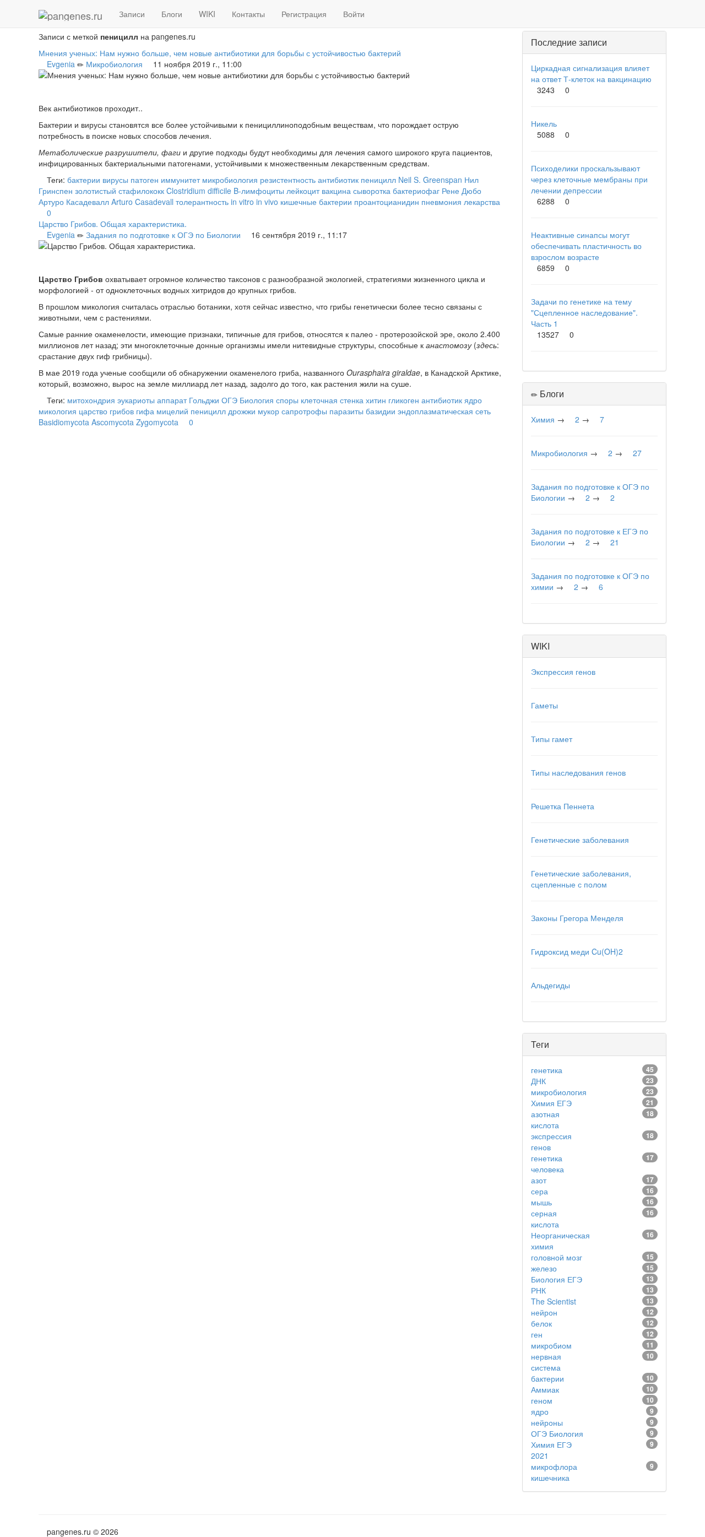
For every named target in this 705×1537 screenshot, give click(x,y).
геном (541, 1400)
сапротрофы (304, 410)
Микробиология (114, 63)
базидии (380, 410)
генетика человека (547, 1163)
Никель (544, 123)
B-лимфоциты (259, 190)
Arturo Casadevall (142, 201)
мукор (268, 410)
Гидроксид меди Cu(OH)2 (577, 951)
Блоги (171, 13)
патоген (145, 179)
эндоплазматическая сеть (444, 410)
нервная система (546, 1362)
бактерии (83, 179)
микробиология (230, 179)
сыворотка (372, 190)
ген (537, 1334)
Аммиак (545, 1389)
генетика (546, 1069)
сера (539, 1191)
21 (614, 542)
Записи (132, 13)
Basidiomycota (64, 421)
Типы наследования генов (578, 772)
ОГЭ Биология (247, 399)
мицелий (172, 410)
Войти (354, 13)
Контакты (248, 13)
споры (287, 399)
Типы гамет (551, 738)
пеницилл (378, 179)
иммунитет (180, 179)
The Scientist (553, 1301)
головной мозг (556, 1257)
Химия (543, 419)
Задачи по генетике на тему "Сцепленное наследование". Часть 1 (584, 312)
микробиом (551, 1345)
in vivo (267, 201)
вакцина (336, 190)
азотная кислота (545, 1119)
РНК (538, 1290)
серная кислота (545, 1219)
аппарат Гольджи (188, 399)
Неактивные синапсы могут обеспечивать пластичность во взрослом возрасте (586, 245)
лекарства (482, 201)
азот (538, 1180)
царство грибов (106, 410)
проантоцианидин (386, 201)
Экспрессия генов (563, 671)
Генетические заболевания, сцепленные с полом (581, 879)
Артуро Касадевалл (74, 201)
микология (58, 410)
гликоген (403, 399)
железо (544, 1268)
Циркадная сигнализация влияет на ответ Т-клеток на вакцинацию (591, 73)
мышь (541, 1202)
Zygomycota (157, 421)
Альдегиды (550, 985)
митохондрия (91, 399)
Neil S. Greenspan (430, 179)
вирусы (115, 179)
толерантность (202, 201)
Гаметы (544, 705)
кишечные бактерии (316, 201)
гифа (145, 410)
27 (637, 452)
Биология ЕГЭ (556, 1279)
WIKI (207, 13)
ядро (473, 399)
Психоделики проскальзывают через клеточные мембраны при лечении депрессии (589, 179)
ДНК (538, 1080)
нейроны (547, 1422)
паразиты (346, 410)
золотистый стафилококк (119, 190)
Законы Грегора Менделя (577, 917)
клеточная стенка (332, 399)
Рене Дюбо (461, 190)
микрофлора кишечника (554, 1472)
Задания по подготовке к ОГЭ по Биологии (163, 234)
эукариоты (136, 399)
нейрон (544, 1312)
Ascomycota (112, 421)
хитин (376, 399)
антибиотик (338, 179)
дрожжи (242, 410)
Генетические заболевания (580, 839)
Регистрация (304, 13)
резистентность (288, 179)
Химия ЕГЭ (551, 1102)
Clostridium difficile (198, 190)
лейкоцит (302, 190)
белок (541, 1323)
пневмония (441, 201)
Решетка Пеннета (562, 805)
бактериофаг (416, 190)
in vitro (242, 201)
